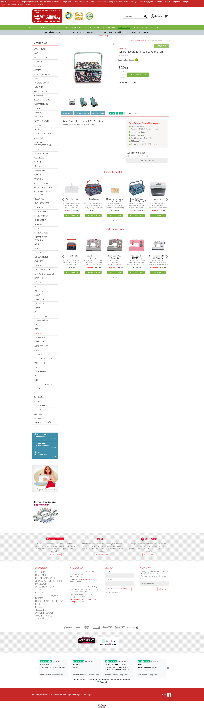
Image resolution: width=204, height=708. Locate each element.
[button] (69, 16)
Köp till (37, 452)
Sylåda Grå (158, 199)
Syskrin (144, 40)
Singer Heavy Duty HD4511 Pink (137, 257)
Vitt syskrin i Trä (72, 199)
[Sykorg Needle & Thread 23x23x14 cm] (88, 94)
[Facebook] (169, 695)
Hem (131, 40)
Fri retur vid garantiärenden (115, 32)
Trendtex (122, 49)
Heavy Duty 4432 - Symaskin (115, 257)
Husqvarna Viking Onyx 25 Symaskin (158, 257)
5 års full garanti (40, 454)
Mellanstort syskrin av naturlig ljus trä (114, 200)
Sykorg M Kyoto (72, 256)
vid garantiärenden (41, 445)
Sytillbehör (137, 40)
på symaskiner (39, 437)
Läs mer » (54, 439)
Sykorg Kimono (93, 199)
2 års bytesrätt (41, 435)
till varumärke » (55, 554)
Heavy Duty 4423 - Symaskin (93, 257)
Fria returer (39, 443)
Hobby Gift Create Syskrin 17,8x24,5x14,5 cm (137, 201)
